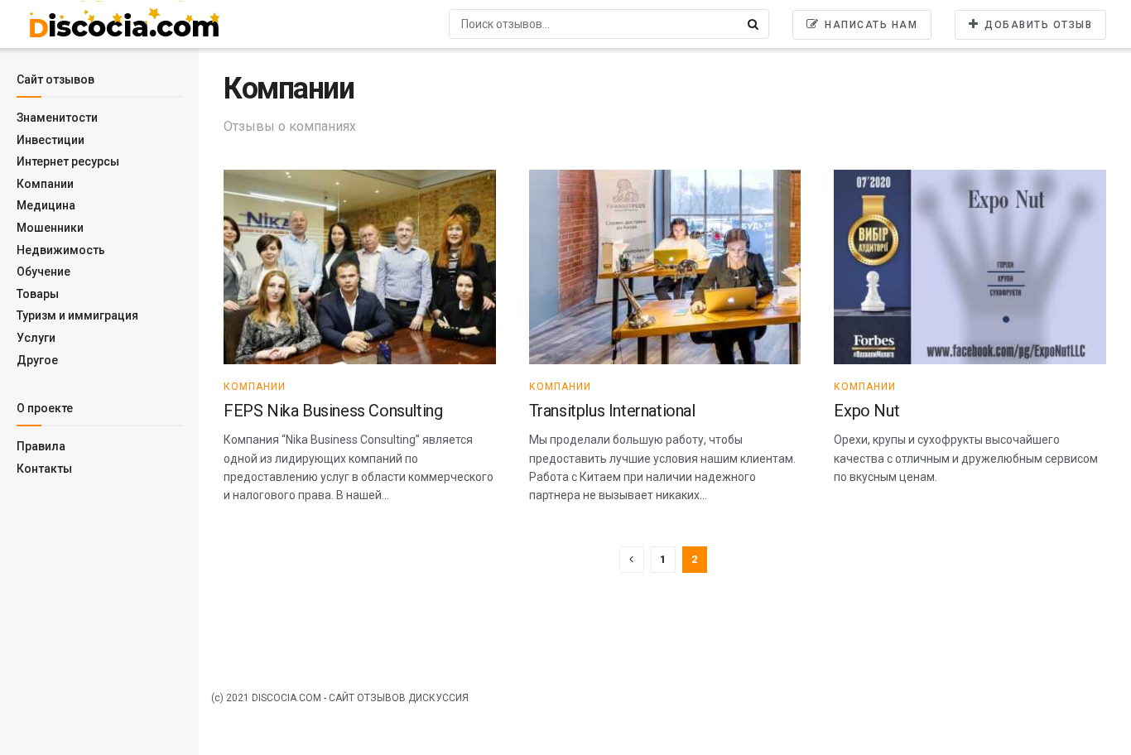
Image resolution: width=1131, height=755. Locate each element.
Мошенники (50, 227)
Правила (41, 446)
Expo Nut (866, 411)
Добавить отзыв (1037, 25)
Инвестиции (50, 140)
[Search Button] (754, 24)
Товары (38, 294)
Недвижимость (61, 250)
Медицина (46, 205)
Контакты (44, 468)
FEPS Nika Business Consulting (333, 411)
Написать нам (869, 25)
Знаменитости (57, 117)
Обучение (43, 271)
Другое (37, 360)
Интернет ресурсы (68, 161)
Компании (45, 183)
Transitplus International (612, 411)
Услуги (36, 337)
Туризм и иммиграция (77, 315)
